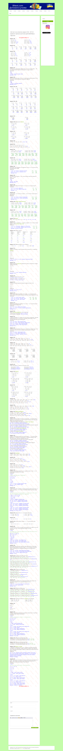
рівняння (22, 121)
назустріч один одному (29, 421)
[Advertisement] (24, 24)
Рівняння (17, 371)
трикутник (19, 263)
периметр (11, 250)
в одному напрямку (19, 431)
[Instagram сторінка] (48, 26)
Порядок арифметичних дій (20, 201)
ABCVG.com (21, 748)
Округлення (17, 453)
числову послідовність (17, 312)
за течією (17, 223)
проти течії (22, 223)
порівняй (26, 598)
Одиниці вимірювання (19, 411)
